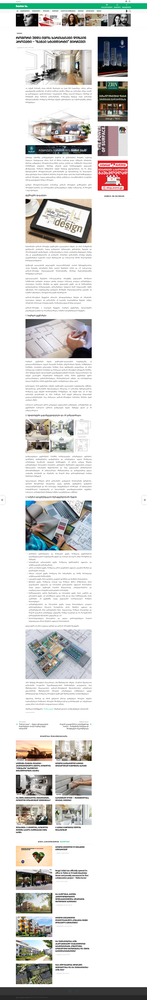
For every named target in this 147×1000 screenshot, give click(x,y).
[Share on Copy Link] (17, 60)
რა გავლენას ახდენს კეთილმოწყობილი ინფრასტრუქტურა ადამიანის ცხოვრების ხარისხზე (69, 898)
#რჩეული (117, 7)
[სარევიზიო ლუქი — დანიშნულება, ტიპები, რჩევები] (73, 785)
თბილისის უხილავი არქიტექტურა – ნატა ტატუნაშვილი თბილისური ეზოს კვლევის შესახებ (72, 23)
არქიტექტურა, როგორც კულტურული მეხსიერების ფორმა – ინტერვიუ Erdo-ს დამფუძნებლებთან (119, 23)
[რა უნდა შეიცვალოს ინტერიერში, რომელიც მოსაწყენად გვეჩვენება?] (34, 785)
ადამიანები (90, 11)
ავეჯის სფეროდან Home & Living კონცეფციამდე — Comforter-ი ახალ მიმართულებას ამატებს (95, 23)
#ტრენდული (126, 7)
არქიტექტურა (25, 11)
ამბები (99, 11)
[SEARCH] (130, 11)
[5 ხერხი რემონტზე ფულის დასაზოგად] (73, 814)
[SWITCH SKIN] (126, 11)
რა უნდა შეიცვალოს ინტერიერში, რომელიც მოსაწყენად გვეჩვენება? (33, 799)
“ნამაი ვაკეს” (48, 709)
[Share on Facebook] (17, 53)
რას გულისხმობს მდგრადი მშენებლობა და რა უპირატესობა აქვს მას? (71, 967)
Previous (17, 20)
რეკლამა (18, 1)
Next (130, 20)
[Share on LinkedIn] (17, 56)
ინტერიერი (36, 11)
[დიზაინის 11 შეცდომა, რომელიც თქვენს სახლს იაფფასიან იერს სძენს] (34, 814)
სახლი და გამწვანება (68, 11)
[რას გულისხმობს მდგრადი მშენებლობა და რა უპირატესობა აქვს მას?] (34, 974)
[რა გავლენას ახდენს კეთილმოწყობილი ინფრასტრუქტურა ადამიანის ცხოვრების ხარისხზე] (34, 903)
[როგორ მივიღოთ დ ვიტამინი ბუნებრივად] (34, 856)
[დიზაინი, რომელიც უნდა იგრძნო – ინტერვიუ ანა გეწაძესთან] (27, 20)
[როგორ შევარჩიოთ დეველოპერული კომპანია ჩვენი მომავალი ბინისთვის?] (34, 926)
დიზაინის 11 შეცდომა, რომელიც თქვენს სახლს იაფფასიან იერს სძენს (32, 829)
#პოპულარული (106, 7)
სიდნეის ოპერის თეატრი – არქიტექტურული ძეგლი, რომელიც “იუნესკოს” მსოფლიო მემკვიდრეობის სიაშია (33, 767)
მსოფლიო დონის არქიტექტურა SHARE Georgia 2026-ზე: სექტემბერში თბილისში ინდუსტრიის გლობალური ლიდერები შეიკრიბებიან (49, 22)
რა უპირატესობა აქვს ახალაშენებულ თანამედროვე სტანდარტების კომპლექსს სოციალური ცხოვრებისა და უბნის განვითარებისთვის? (72, 946)
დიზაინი (46, 11)
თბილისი (65, 842)
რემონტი (55, 11)
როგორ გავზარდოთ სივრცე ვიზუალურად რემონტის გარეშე (70, 764)
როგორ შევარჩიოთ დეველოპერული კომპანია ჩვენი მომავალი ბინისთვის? (71, 920)
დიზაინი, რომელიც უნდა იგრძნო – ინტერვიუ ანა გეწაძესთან (25, 23)
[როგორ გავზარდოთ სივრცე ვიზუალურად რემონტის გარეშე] (73, 750)
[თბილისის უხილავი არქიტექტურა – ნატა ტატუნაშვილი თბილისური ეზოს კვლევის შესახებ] (73, 20)
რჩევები (81, 11)
